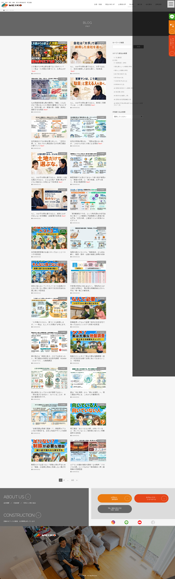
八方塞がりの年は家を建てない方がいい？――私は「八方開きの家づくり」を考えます (48, 69)
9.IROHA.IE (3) (119, 84)
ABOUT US (14, 496)
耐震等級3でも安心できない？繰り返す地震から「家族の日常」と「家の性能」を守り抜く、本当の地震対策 (88, 180)
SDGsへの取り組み (29, 503)
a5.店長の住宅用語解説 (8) (122, 99)
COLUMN (87, 560)
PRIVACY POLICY (109, 555)
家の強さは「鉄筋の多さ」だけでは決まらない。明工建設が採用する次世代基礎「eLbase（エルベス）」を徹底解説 (49, 358)
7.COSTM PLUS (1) (120, 81)
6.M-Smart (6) (118, 77)
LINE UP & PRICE (89, 542)
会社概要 (6, 503)
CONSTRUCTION (19, 515)
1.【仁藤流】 (118, 57)
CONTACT (107, 547)
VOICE (86, 551)
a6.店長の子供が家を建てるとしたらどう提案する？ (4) (128, 104)
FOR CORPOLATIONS (111, 551)
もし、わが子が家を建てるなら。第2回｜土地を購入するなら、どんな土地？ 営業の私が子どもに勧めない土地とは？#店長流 (49, 180)
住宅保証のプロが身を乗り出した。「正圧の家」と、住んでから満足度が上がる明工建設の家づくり (48, 143)
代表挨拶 (16, 503)
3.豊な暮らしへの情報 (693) (123, 66)
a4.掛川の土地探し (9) (121, 95)
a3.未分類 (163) (119, 92)
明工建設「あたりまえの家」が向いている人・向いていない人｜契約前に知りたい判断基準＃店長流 (87, 431)
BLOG (86, 555)
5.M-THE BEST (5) (120, 74)
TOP (85, 534)
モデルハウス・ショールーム (151, 498)
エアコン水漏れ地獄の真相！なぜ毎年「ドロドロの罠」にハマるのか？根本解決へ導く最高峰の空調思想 (87, 467)
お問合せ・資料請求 (114, 498)
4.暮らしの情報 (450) (121, 70)
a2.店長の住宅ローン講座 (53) (123, 88)
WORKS (86, 547)
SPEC (86, 538)
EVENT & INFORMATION (111, 538)
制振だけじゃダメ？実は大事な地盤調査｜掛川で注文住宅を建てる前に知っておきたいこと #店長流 (87, 358)
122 (72, 480)
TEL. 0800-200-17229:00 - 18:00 (114, 509)
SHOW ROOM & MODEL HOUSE (114, 534)
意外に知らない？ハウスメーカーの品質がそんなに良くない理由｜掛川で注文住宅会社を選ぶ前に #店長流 (48, 288)
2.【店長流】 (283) (120, 63)
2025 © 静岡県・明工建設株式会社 (87, 575)
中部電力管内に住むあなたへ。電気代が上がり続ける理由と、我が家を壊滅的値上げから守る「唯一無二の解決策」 (87, 288)
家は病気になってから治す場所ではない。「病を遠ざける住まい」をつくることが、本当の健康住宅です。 (48, 394)
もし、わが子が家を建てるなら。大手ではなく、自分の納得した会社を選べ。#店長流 (87, 69)
